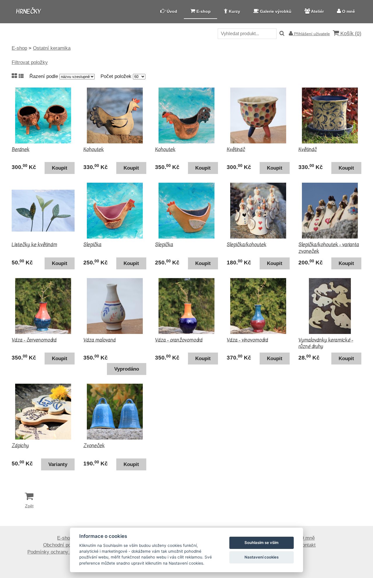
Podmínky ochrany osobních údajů (65, 552)
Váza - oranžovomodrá (179, 340)
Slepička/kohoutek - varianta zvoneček (328, 247)
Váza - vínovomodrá (247, 340)
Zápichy (20, 445)
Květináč (236, 149)
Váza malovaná (99, 340)
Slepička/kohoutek (246, 244)
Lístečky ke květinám (34, 244)
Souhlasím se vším (261, 542)
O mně (307, 538)
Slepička (92, 244)
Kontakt (307, 545)
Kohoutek (93, 149)
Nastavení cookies (261, 557)
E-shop (65, 538)
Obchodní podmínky (65, 545)
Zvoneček (94, 445)
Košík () (350, 33)
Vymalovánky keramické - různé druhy (325, 343)
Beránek (20, 149)
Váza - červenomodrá (34, 340)
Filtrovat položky (30, 62)
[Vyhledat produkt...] (281, 33)
